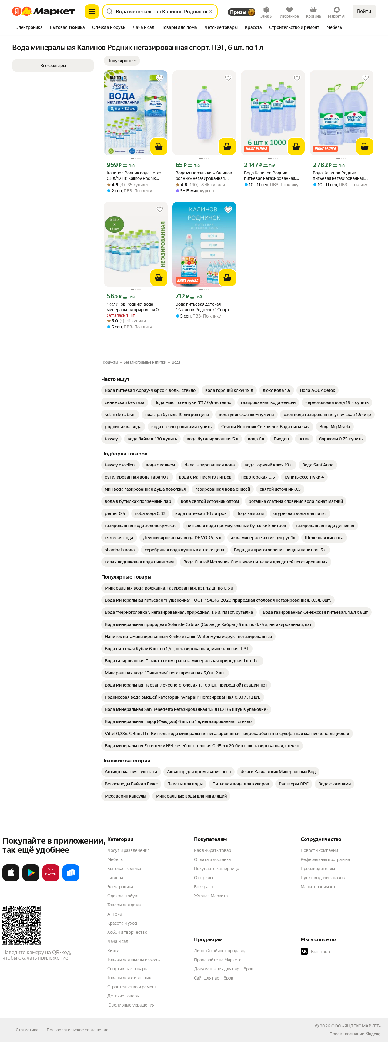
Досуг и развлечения (128, 850)
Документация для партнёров (223, 968)
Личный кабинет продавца (220, 950)
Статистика (27, 1029)
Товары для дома (124, 905)
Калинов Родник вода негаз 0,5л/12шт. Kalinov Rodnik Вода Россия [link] (134, 175)
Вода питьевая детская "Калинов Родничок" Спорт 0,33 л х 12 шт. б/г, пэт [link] (202, 307)
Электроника (120, 886)
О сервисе (204, 877)
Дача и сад (117, 941)
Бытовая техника (124, 868)
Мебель (115, 859)
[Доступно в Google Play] (30, 880)
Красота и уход (122, 923)
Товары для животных (129, 977)
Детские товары (123, 995)
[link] (150, 390)
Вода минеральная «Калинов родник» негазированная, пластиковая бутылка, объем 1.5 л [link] (204, 175)
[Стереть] (210, 11)
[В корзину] (159, 146)
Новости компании (319, 850)
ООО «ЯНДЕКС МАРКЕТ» (356, 1026)
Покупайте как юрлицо (216, 868)
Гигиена (115, 877)
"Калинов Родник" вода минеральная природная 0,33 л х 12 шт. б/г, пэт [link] (135, 307)
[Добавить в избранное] (160, 78)
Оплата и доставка (212, 859)
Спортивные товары (127, 968)
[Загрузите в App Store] (10, 880)
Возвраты (203, 886)
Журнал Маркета (211, 895)
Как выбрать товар (212, 850)
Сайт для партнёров (213, 978)
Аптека (114, 914)
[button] (122, 61)
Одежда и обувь (123, 895)
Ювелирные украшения (130, 1005)
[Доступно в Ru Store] (70, 880)
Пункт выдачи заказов (323, 877)
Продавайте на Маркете (218, 959)
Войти (364, 11)
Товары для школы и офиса (133, 959)
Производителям (318, 868)
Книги (113, 950)
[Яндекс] (373, 1033)
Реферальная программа (325, 859)
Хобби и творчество (127, 932)
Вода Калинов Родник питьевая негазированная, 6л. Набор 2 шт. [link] (339, 175)
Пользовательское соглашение (78, 1029)
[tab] (29, 28)
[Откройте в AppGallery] (50, 880)
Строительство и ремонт (132, 986)
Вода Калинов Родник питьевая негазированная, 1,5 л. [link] (270, 175)
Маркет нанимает (318, 886)
